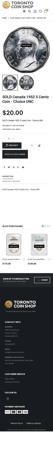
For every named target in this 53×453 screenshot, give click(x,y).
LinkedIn (14, 167)
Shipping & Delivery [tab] (11, 181)
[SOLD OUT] (21, 239)
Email (23, 167)
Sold (18, 129)
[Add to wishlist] (32, 145)
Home (4, 18)
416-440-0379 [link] (10, 344)
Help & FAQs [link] (9, 379)
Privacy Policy (17, 423)
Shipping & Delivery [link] (12, 382)
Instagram (7, 398)
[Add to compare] (39, 145)
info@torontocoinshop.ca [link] (14, 352)
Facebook (4, 167)
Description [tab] (7, 176)
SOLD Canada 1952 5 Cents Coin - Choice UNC (25, 99)
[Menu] (24, 11)
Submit (44, 280)
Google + (18, 167)
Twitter (9, 167)
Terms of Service (33, 423)
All (13, 129)
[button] (43, 226)
